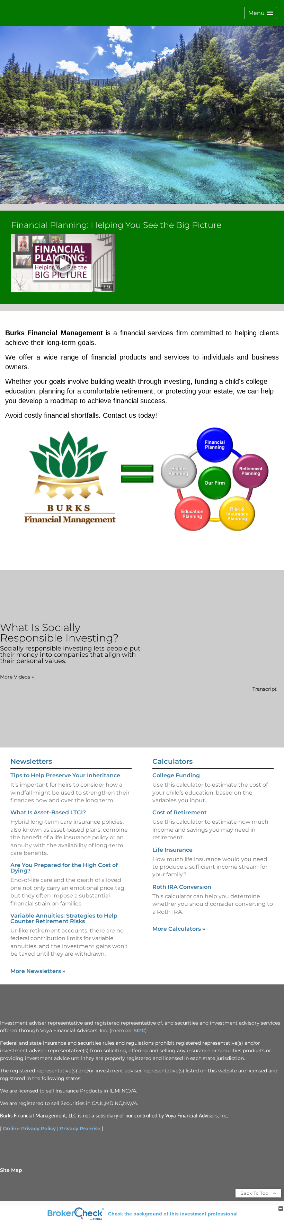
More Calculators (178, 929)
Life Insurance (172, 850)
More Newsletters (37, 971)
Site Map (11, 1170)
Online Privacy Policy (29, 1128)
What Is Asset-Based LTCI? (48, 812)
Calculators (172, 761)
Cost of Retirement (179, 812)
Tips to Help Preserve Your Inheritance (65, 775)
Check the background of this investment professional (173, 1213)
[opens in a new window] (63, 264)
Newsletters (31, 761)
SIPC (139, 1030)
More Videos (17, 676)
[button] (261, 13)
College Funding (176, 775)
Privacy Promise (80, 1128)
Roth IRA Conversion (181, 887)
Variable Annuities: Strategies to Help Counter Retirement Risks (63, 918)
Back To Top (255, 1193)
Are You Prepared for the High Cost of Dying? (64, 868)
